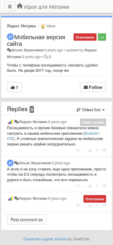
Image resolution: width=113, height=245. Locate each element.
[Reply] (78, 150)
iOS (10, 138)
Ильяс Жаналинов (27, 50)
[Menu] (9, 6)
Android (91, 133)
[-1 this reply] (104, 150)
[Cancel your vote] (97, 150)
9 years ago (57, 121)
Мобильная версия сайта (36, 40)
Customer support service (45, 239)
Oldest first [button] (91, 109)
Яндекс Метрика (21, 25)
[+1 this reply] (90, 150)
